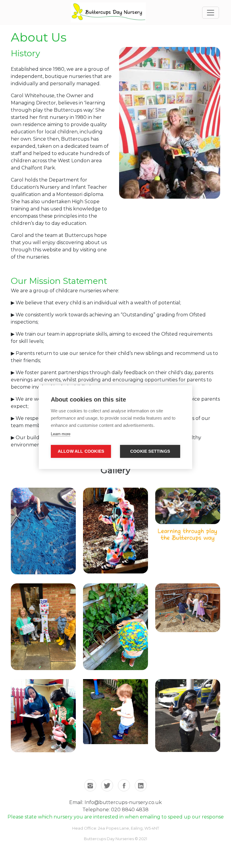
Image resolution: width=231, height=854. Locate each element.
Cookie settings (150, 451)
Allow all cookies (81, 451)
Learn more (60, 434)
